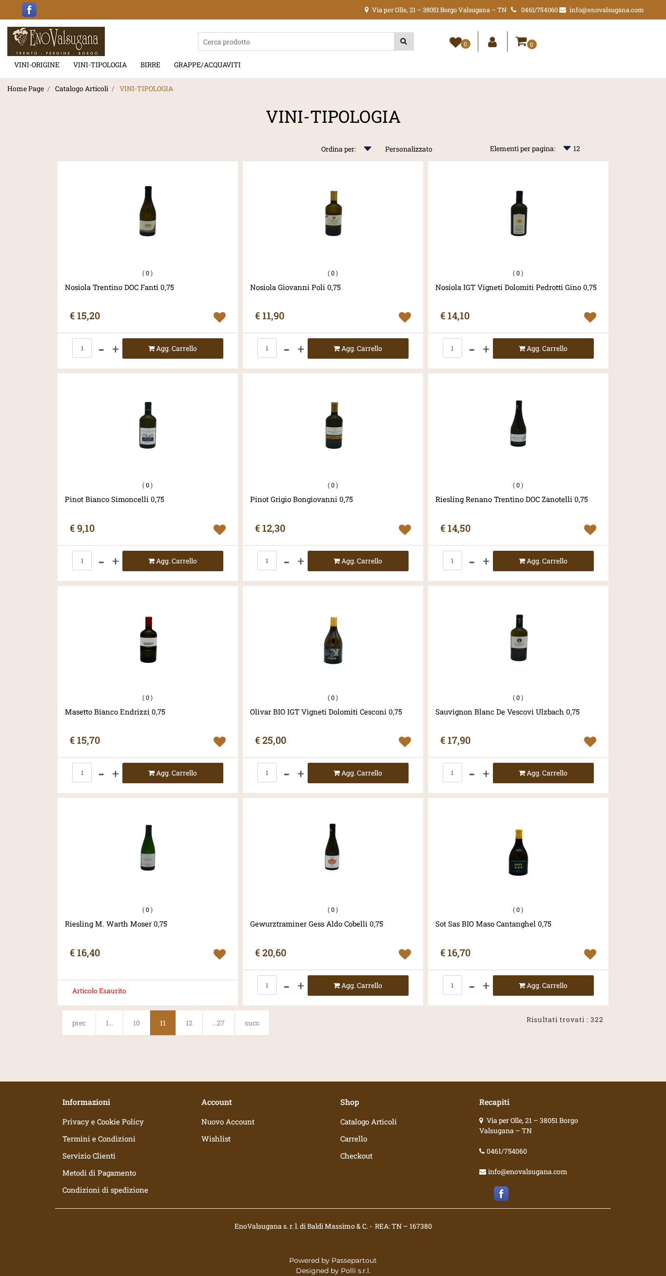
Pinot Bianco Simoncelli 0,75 (114, 499)
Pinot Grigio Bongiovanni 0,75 (301, 499)
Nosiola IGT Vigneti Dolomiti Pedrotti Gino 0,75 (516, 287)
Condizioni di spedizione (105, 1190)
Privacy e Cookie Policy (103, 1121)
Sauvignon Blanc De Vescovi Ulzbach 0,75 (507, 711)
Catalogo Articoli (81, 88)
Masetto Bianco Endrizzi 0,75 (115, 711)
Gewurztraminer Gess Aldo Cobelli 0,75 (316, 923)
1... (109, 1022)
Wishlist (216, 1138)
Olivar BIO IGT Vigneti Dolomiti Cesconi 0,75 (326, 711)
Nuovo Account (228, 1121)
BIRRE (150, 64)
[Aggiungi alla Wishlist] (220, 317)
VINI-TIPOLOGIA (100, 64)
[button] (404, 41)
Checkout (356, 1155)
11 (163, 1022)
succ (252, 1022)
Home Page (25, 88)
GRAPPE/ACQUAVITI (207, 64)
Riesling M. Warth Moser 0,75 (116, 923)
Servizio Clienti (89, 1155)
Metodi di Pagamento (99, 1173)
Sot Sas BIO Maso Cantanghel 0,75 (493, 923)
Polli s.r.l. (356, 1270)
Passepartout (354, 1260)
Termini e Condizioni (99, 1138)
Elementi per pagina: (522, 148)
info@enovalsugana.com (528, 1171)
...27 (219, 1022)
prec (79, 1022)
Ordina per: (338, 149)
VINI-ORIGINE (36, 64)
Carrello (353, 1138)
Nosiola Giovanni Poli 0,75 (295, 287)
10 (136, 1022)
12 (189, 1022)
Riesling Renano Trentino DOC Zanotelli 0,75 (511, 499)
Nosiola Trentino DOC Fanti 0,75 (119, 287)
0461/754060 (507, 1151)
